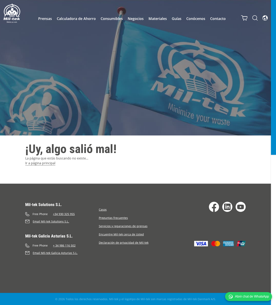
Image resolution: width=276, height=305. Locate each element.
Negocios (136, 18)
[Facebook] (214, 207)
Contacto (218, 18)
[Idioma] (265, 18)
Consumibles (112, 18)
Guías (176, 18)
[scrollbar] (273, 152)
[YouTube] (241, 207)
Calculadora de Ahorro (76, 18)
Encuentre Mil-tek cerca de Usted (121, 234)
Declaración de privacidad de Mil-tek (124, 243)
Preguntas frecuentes (113, 218)
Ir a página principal (40, 163)
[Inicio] (11, 13)
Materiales (158, 18)
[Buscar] (255, 18)
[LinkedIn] (227, 207)
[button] (248, 296)
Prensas (45, 18)
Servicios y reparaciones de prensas (123, 226)
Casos (103, 209)
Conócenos (195, 18)
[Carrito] (244, 18)
